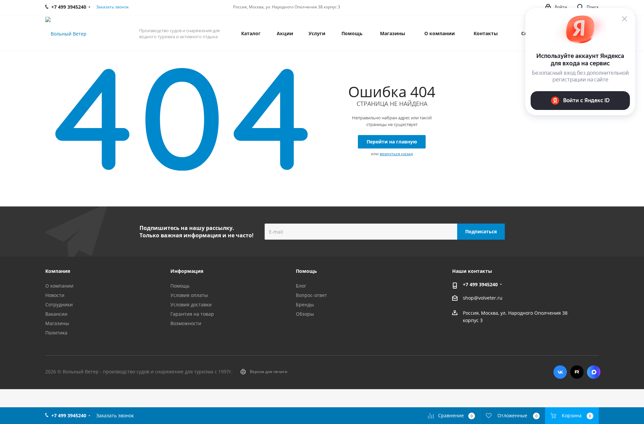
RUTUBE (577, 372)
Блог (301, 286)
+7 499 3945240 (480, 284)
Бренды (305, 304)
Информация (186, 271)
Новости (54, 295)
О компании (59, 286)
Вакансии (56, 314)
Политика (56, 332)
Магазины (57, 323)
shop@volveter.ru (482, 298)
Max (593, 372)
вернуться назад (396, 154)
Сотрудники (59, 304)
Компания (57, 271)
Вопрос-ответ (311, 295)
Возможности (185, 323)
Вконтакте (560, 372)
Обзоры (305, 314)
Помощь (180, 286)
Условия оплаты (189, 295)
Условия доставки (191, 304)
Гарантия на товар (192, 314)
